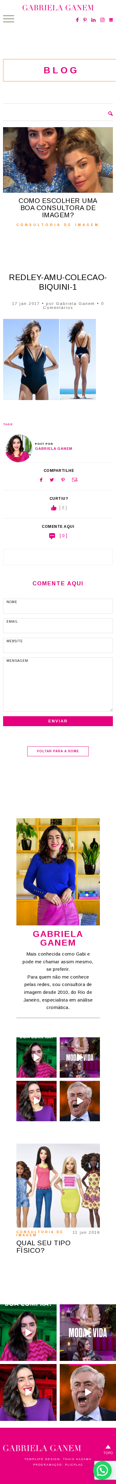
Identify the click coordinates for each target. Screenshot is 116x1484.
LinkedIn (93, 20)
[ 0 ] (63, 535)
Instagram (102, 20)
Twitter (52, 480)
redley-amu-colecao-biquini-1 (58, 282)
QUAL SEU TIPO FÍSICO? (43, 1246)
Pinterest (85, 20)
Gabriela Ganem (75, 303)
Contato (111, 20)
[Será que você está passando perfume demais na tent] (36, 1101)
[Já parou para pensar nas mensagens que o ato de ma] (80, 1101)
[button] (102, 1470)
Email (75, 480)
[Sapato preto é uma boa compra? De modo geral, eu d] (36, 1057)
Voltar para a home (58, 751)
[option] (57, 177)
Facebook (77, 20)
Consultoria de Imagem (40, 1233)
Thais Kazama (77, 1459)
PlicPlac (74, 1464)
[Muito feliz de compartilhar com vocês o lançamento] (80, 1057)
